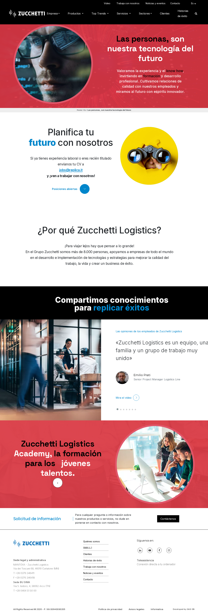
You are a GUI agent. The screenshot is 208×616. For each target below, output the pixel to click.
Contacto (175, 3)
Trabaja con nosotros (129, 3)
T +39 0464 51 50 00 (24, 590)
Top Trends (99, 13)
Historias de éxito (183, 13)
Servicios (123, 13)
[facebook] (159, 550)
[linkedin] (140, 550)
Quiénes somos (91, 541)
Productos (74, 13)
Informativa (157, 609)
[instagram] (169, 550)
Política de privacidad (110, 609)
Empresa (52, 13)
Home (79, 110)
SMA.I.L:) (87, 547)
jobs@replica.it (71, 170)
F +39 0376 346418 (24, 577)
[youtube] (149, 550)
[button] (117, 409)
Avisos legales (136, 609)
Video (108, 3)
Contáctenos (168, 518)
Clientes (164, 13)
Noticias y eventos (155, 3)
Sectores (144, 13)
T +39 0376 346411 (23, 573)
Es (85, 110)
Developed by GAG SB (184, 609)
